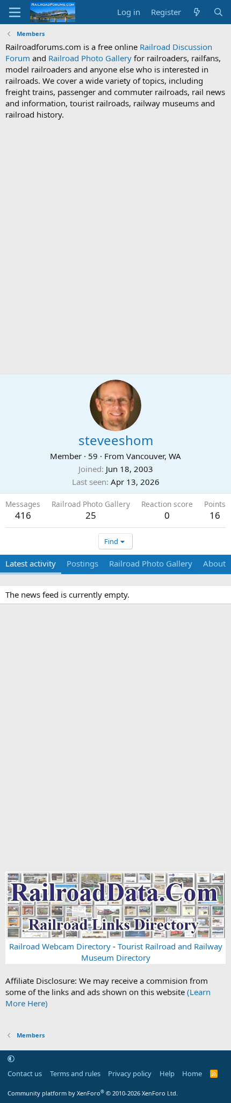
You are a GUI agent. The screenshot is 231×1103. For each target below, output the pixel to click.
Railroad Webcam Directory (60, 946)
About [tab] (214, 563)
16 (215, 515)
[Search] (218, 12)
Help (167, 1073)
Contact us (25, 1073)
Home (192, 1073)
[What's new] (196, 12)
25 (90, 515)
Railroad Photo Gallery (90, 58)
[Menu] (14, 12)
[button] (11, 1058)
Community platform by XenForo (93, 1093)
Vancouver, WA (153, 456)
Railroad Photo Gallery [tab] (150, 563)
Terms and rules (75, 1073)
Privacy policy (129, 1073)
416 (23, 515)
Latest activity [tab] (30, 563)
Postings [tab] (82, 563)
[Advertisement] (115, 247)
